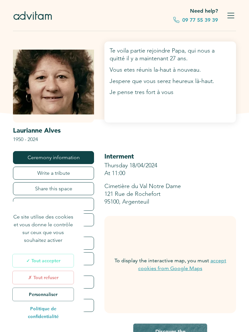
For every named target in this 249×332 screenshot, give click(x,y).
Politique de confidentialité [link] (43, 312)
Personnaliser (43, 294)
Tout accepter (45, 261)
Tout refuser (45, 277)
